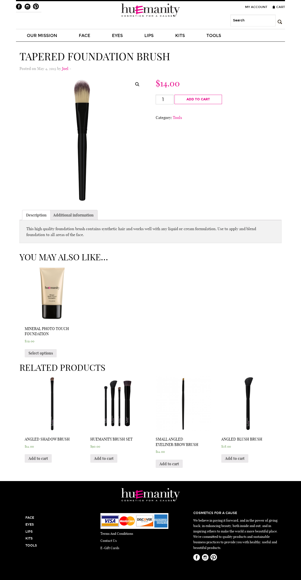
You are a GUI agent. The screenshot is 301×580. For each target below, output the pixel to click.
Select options (40, 353)
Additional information (73, 214)
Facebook (20, 7)
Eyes (117, 35)
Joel (65, 68)
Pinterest (36, 7)
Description (36, 214)
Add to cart (198, 99)
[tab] (36, 215)
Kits (180, 35)
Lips (149, 35)
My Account (256, 7)
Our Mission (42, 35)
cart (280, 7)
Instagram (28, 7)
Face (84, 35)
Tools (213, 35)
